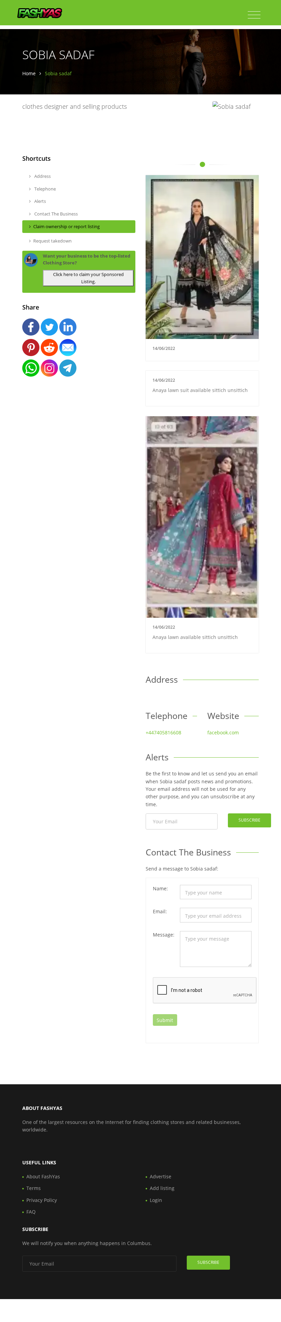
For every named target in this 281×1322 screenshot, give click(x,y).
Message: (163, 934)
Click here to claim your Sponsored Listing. (88, 278)
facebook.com (223, 732)
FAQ (31, 1211)
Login (156, 1200)
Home (29, 73)
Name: (160, 888)
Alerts (39, 201)
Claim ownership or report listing (66, 226)
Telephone (44, 189)
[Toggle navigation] (254, 15)
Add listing (162, 1188)
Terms (33, 1188)
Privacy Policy (41, 1200)
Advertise (160, 1176)
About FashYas (43, 1176)
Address (42, 176)
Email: (160, 911)
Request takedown (52, 241)
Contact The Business (55, 214)
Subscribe (249, 820)
